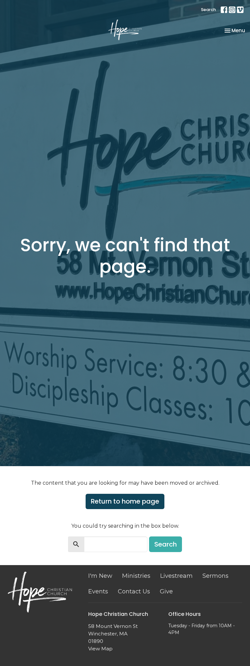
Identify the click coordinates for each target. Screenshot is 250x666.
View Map (100, 648)
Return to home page (125, 501)
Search (208, 10)
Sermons (215, 575)
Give (166, 591)
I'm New (100, 575)
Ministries (136, 575)
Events (98, 591)
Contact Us (134, 591)
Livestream (176, 575)
